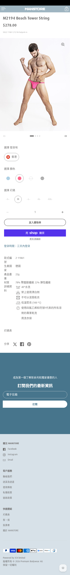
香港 (14, 157)
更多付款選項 (35, 239)
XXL (50, 199)
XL (39, 199)
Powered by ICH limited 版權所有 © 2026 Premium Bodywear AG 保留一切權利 (23, 561)
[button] (65, 136)
